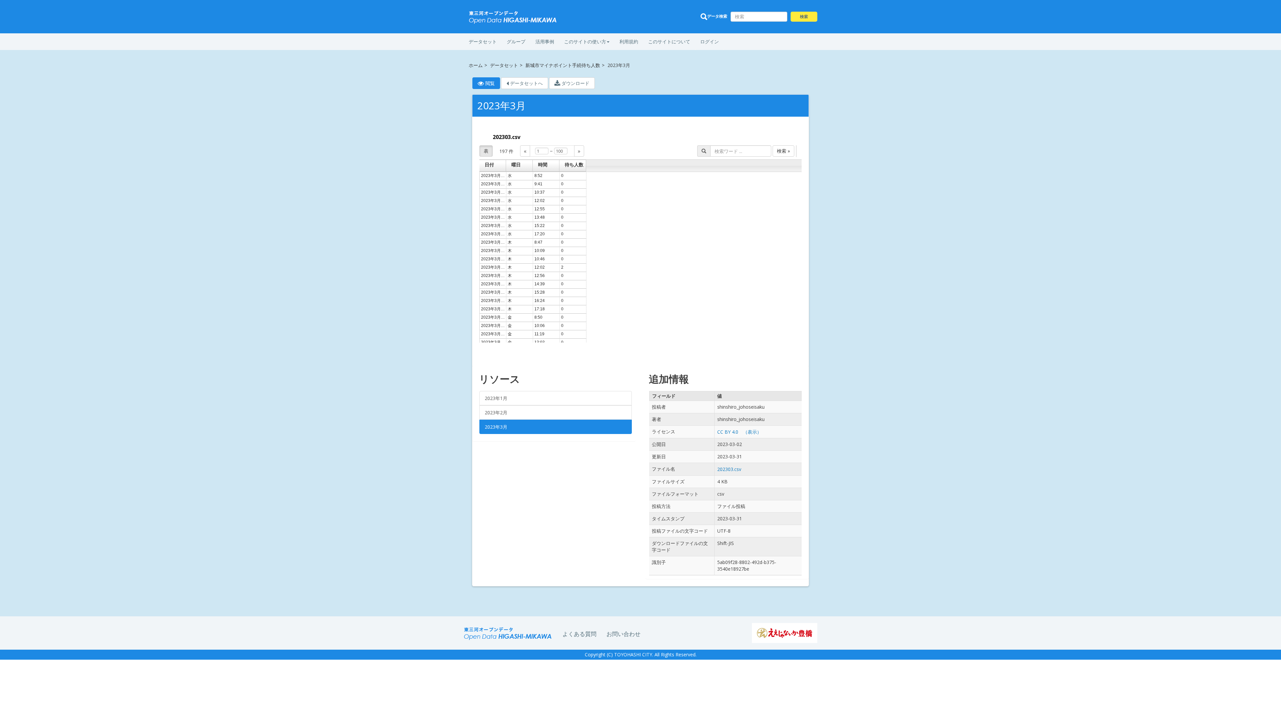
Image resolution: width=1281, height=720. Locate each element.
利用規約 (628, 41)
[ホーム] (513, 17)
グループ (516, 41)
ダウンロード (574, 83)
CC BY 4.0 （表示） (739, 432)
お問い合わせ (623, 634)
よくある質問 (579, 634)
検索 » (783, 151)
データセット (483, 41)
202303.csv (506, 137)
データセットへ (526, 83)
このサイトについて (669, 41)
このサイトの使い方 (585, 41)
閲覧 (492, 84)
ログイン (709, 41)
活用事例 (544, 41)
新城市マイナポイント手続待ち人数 (562, 65)
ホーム (476, 65)
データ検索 (717, 16)
